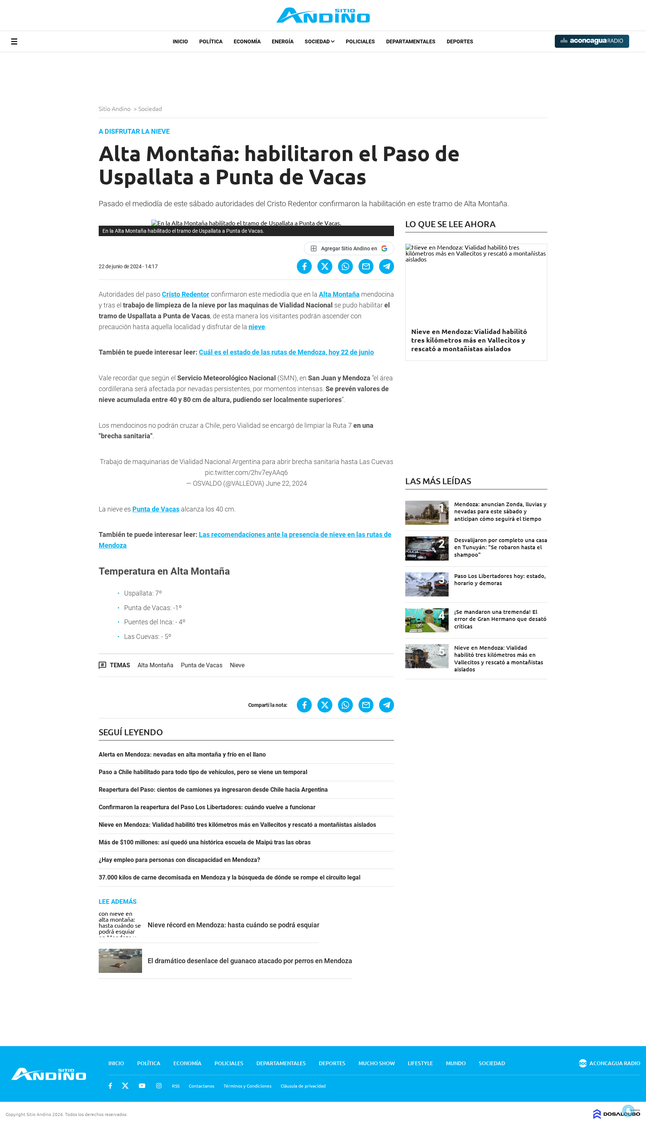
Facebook (110, 1086)
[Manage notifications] (628, 1111)
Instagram (159, 1086)
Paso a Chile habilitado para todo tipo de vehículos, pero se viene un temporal (203, 772)
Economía (247, 41)
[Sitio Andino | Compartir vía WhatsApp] (345, 266)
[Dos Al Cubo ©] (616, 1116)
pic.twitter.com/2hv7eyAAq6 (246, 472)
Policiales (360, 41)
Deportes (460, 41)
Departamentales (411, 41)
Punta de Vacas (155, 509)
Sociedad (318, 41)
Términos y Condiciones (247, 1086)
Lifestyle (420, 1063)
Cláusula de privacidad (303, 1086)
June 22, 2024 (286, 483)
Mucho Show (377, 1063)
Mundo (456, 1063)
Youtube (142, 1086)
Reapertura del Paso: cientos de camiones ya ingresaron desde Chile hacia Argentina (213, 790)
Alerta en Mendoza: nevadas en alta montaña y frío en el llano (182, 755)
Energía (282, 41)
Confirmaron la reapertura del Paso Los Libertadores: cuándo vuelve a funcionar (207, 807)
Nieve (237, 665)
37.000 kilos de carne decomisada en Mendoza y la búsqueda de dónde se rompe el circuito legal (229, 878)
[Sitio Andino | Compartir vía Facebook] (304, 266)
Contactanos (201, 1086)
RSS (175, 1086)
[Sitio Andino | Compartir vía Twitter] (324, 266)
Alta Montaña (339, 294)
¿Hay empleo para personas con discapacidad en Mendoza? (179, 860)
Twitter (125, 1086)
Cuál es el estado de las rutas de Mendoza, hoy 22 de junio (286, 352)
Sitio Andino (115, 108)
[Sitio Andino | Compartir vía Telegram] (386, 266)
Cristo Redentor (185, 294)
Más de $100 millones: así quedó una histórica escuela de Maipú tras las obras (205, 842)
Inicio (180, 41)
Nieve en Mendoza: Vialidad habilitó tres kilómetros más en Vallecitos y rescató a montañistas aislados (237, 825)
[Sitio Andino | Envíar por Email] (366, 266)
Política (210, 41)
